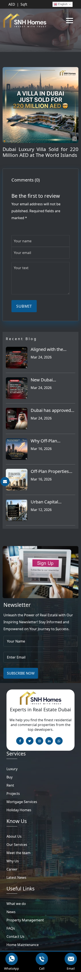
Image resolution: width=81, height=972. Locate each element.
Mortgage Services (21, 801)
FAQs (10, 928)
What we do (16, 903)
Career (11, 869)
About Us (14, 836)
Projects (13, 793)
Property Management (25, 920)
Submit (24, 306)
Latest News (16, 877)
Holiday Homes (18, 810)
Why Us (12, 861)
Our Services (16, 844)
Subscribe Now (21, 673)
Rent (10, 785)
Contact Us (15, 936)
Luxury (11, 768)
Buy (9, 777)
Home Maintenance (22, 944)
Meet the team (18, 852)
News (11, 911)
